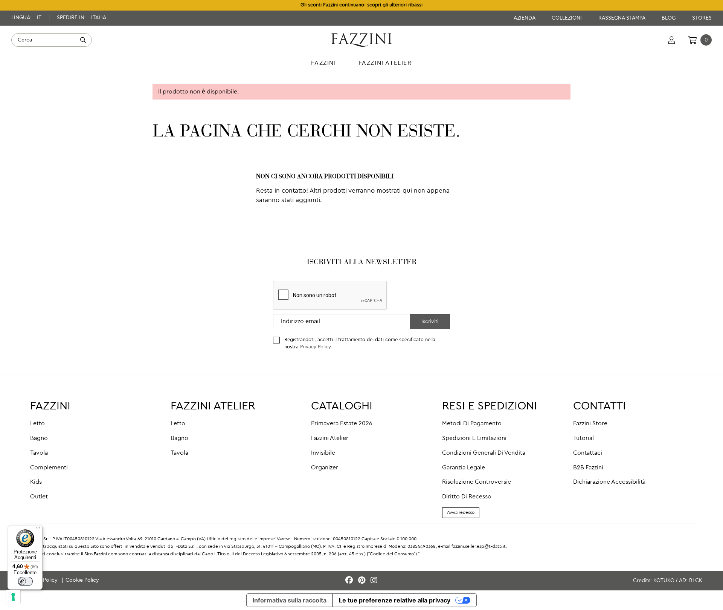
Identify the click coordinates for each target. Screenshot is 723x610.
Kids (36, 482)
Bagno (39, 438)
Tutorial (583, 438)
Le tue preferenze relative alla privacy (394, 600)
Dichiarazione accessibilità (609, 482)
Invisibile (323, 453)
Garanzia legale (463, 468)
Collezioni (567, 18)
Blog (669, 18)
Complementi (49, 468)
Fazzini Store (590, 424)
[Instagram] (374, 580)
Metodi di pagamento (472, 424)
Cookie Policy (82, 580)
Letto (37, 424)
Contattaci (587, 453)
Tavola (39, 453)
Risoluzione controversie (476, 482)
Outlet (39, 497)
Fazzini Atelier (329, 438)
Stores (702, 18)
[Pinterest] (363, 580)
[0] (692, 40)
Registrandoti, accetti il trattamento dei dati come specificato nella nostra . (359, 343)
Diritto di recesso (466, 497)
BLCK (695, 580)
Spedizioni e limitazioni (474, 438)
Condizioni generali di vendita (483, 453)
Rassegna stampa (622, 18)
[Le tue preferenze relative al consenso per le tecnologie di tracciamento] (13, 597)
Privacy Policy (315, 347)
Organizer (324, 468)
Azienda (525, 18)
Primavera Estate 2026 (341, 424)
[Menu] (38, 529)
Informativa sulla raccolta (289, 600)
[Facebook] (350, 580)
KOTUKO (663, 580)
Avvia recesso (460, 512)
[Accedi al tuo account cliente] (671, 40)
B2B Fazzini (588, 468)
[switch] (25, 581)
